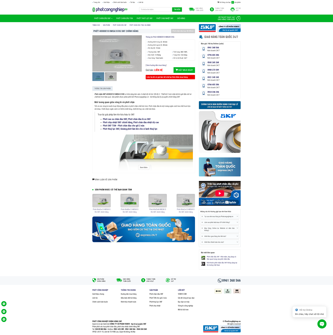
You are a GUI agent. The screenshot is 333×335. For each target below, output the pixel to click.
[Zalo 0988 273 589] (4, 321)
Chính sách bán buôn (120, 2)
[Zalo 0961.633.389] (4, 305)
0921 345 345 (213, 77)
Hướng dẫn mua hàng (128, 294)
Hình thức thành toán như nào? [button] (213, 242)
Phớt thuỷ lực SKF (155, 302)
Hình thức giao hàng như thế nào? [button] (214, 236)
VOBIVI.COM (182, 294)
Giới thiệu (107, 2)
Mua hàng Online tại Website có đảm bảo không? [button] (218, 229)
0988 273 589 (213, 70)
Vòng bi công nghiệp (185, 306)
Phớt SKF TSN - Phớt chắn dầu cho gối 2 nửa (123, 125)
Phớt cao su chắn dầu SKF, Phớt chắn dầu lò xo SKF (127, 119)
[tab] (219, 216)
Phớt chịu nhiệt (154, 306)
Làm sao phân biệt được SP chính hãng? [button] (216, 222)
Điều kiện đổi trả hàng (128, 298)
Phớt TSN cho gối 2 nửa (158, 298)
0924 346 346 (213, 92)
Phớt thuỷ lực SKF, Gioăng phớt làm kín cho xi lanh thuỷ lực (130, 129)
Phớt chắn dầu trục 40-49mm (183, 31)
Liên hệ (141, 2)
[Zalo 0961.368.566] (4, 313)
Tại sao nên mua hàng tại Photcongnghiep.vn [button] (217, 216)
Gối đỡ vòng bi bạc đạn (186, 298)
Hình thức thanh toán (128, 302)
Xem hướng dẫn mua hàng (156, 65)
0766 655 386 (213, 84)
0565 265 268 (213, 62)
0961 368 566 (213, 47)
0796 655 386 (213, 55)
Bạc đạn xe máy (183, 302)
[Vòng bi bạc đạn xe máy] (109, 9)
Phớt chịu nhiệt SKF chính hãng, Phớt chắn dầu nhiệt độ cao (131, 122)
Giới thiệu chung (98, 294)
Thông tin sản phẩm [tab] (102, 88)
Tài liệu (132, 2)
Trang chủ (96, 2)
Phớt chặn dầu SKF (156, 294)
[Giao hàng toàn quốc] (143, 229)
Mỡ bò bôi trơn (183, 310)
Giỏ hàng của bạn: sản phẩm (230, 2)
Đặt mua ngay (185, 70)
